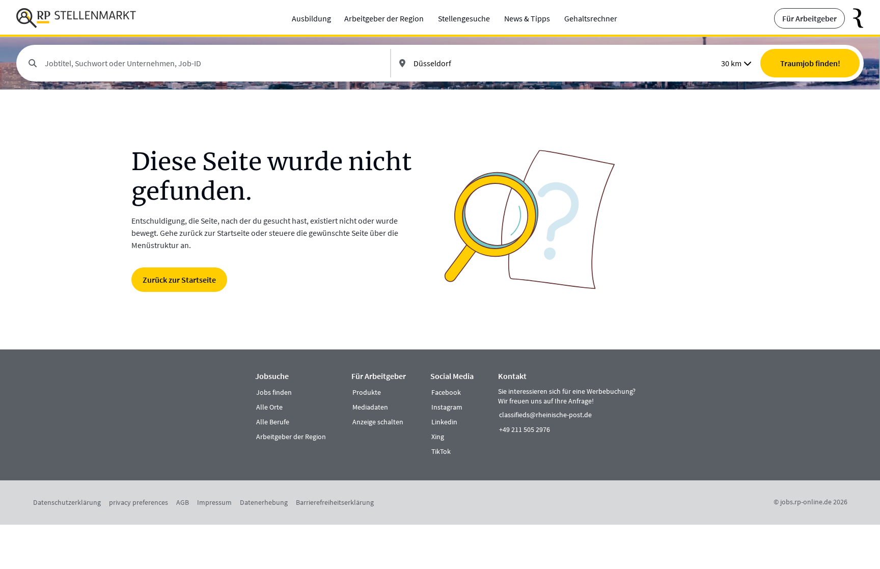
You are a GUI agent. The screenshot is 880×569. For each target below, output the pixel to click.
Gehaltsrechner (590, 18)
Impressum (214, 502)
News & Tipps (527, 18)
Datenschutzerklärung (67, 502)
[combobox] (213, 63)
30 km (731, 63)
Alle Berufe (272, 421)
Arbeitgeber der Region (384, 18)
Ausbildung (311, 18)
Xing (437, 436)
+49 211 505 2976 (524, 429)
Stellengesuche (464, 18)
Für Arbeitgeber (809, 18)
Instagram (446, 407)
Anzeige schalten (377, 421)
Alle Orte (269, 407)
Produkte (366, 392)
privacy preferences (138, 502)
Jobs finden (274, 392)
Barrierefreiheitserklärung (335, 502)
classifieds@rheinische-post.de (545, 414)
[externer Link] (854, 18)
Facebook (446, 392)
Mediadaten (370, 407)
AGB (182, 502)
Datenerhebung (264, 502)
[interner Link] (76, 18)
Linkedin (444, 421)
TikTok (441, 451)
